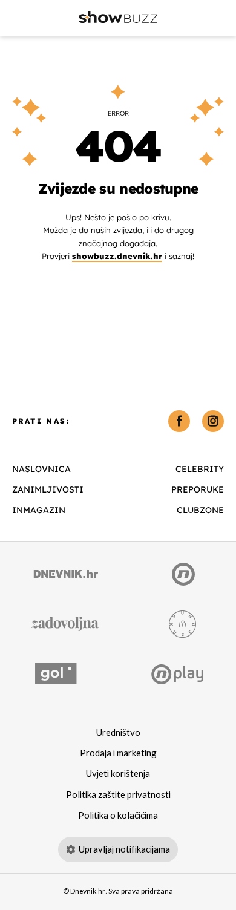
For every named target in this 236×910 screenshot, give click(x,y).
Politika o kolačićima (118, 815)
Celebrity (199, 468)
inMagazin (38, 510)
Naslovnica (41, 468)
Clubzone (200, 510)
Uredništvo (118, 732)
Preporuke (197, 489)
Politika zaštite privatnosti (118, 795)
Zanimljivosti (48, 489)
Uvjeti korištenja (118, 773)
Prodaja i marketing (118, 753)
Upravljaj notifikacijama (124, 849)
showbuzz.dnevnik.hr (117, 256)
